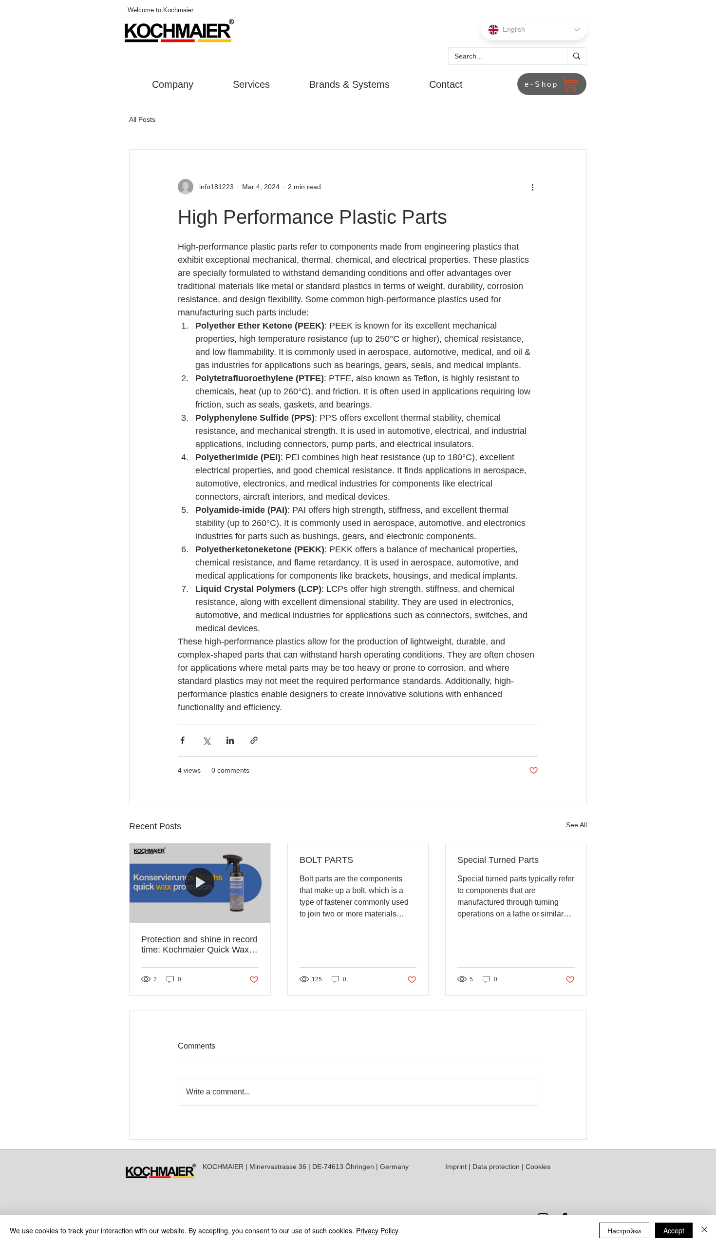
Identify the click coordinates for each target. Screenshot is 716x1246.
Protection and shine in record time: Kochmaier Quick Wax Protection (199, 944)
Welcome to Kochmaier (160, 10)
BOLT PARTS (326, 860)
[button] (160, 84)
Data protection (496, 1166)
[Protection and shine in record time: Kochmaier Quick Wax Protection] (200, 882)
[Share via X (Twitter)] (206, 740)
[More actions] (532, 187)
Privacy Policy (377, 1230)
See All (576, 825)
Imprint (456, 1166)
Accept (673, 1230)
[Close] (704, 1230)
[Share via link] (254, 740)
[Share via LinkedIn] (230, 740)
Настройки (624, 1230)
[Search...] (576, 56)
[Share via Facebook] (182, 740)
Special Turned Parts (498, 860)
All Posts (142, 119)
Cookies (538, 1166)
